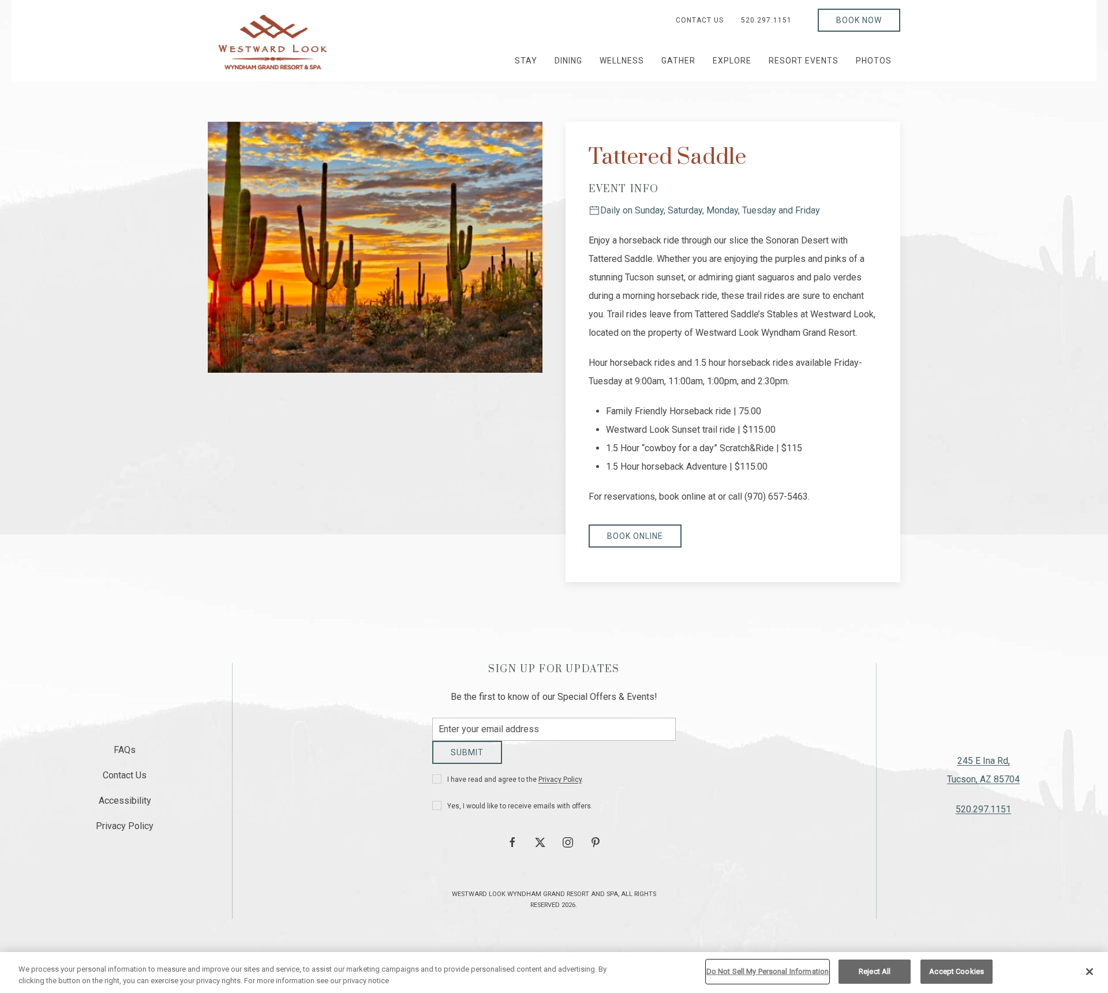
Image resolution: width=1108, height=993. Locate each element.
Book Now (859, 20)
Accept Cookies (956, 971)
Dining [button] (568, 60)
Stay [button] (526, 60)
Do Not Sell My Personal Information (767, 971)
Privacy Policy (560, 788)
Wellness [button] (622, 60)
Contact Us (700, 20)
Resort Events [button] (804, 60)
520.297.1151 (766, 20)
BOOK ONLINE (635, 536)
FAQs (125, 753)
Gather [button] (678, 60)
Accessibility (125, 804)
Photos (874, 60)
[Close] (1089, 971)
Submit (467, 761)
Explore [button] (732, 60)
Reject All (874, 971)
